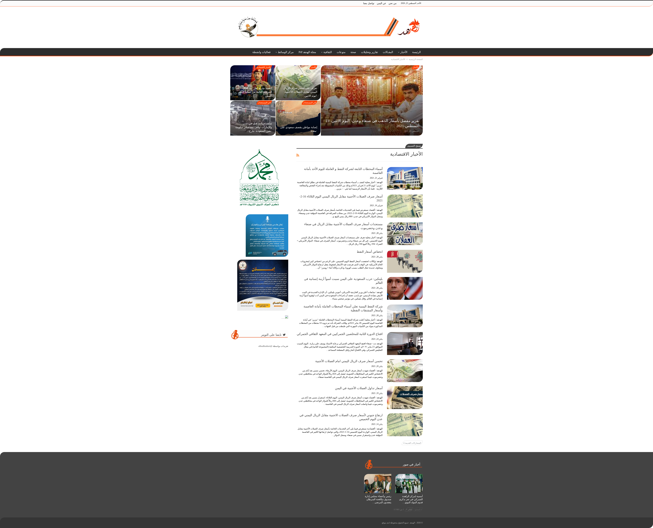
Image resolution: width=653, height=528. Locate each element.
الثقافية (327, 52)
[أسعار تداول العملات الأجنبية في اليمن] (405, 397)
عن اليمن (381, 3)
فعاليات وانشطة (261, 52)
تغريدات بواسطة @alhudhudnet (273, 346)
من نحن (393, 3)
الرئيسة (416, 52)
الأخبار (403, 52)
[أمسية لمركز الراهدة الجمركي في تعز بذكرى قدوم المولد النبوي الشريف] (409, 483)
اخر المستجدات (309, 102)
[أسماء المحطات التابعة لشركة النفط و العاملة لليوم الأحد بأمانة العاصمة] (405, 178)
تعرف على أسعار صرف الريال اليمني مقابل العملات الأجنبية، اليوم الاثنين (300, 92)
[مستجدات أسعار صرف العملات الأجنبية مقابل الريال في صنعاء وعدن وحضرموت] (405, 233)
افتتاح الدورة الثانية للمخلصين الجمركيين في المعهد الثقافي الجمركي (340, 334)
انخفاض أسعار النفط (370, 251)
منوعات (341, 52)
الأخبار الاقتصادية (264, 67)
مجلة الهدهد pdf (307, 52)
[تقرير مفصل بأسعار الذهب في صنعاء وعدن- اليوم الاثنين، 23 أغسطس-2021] (372, 100)
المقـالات (388, 52)
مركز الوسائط (286, 52)
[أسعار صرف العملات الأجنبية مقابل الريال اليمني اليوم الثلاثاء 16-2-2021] (405, 206)
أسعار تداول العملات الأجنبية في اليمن (359, 388)
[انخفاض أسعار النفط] (405, 261)
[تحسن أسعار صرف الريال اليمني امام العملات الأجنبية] (405, 370)
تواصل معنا (368, 3)
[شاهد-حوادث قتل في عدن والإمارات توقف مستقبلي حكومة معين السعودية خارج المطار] (253, 118)
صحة (353, 52)
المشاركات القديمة (413, 443)
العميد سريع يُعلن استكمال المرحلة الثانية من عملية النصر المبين (255, 92)
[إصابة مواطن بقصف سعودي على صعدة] (298, 118)
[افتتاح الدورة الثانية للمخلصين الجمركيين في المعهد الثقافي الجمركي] (405, 343)
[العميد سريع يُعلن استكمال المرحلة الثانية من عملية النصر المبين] (253, 82)
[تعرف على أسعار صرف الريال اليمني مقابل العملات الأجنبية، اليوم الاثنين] (298, 82)
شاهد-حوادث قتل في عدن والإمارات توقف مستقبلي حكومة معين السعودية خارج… (253, 127)
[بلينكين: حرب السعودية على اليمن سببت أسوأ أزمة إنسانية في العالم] (405, 288)
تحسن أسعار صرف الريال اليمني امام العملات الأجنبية (349, 361)
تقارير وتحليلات (369, 52)
